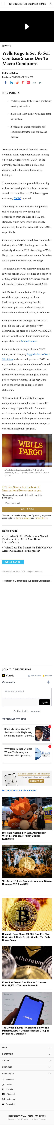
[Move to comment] (40, 82)
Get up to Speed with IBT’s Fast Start (34, 774)
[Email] (34, 82)
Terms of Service (23, 518)
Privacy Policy (41, 518)
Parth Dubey (11, 73)
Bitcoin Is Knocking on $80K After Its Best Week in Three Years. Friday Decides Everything (24, 835)
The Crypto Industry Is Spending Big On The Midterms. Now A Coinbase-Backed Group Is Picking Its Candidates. (25, 1030)
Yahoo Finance (29, 341)
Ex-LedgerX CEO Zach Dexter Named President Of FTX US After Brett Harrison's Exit (25, 539)
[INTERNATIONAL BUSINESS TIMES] (27, 4)
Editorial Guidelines (39, 581)
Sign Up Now (36, 781)
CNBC (17, 198)
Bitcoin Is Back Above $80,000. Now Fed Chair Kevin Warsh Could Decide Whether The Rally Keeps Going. (26, 937)
